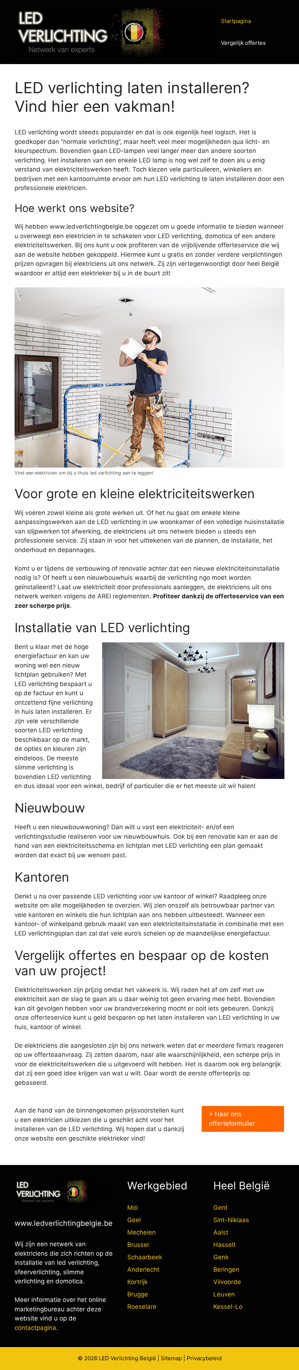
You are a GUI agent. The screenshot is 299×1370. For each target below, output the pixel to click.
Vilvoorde (227, 1282)
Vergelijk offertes (243, 42)
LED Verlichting (118, 1358)
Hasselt (224, 1244)
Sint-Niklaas (231, 1220)
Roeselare (141, 1306)
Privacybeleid (204, 1358)
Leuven (224, 1294)
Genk (221, 1257)
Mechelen (141, 1232)
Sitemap (171, 1358)
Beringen (226, 1269)
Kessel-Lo (227, 1306)
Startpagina (236, 20)
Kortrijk (137, 1282)
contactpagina (35, 1327)
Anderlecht (143, 1269)
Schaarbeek (144, 1257)
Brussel (138, 1244)
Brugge (137, 1294)
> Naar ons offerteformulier (232, 1118)
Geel (134, 1220)
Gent (220, 1207)
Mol (132, 1207)
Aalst (220, 1232)
